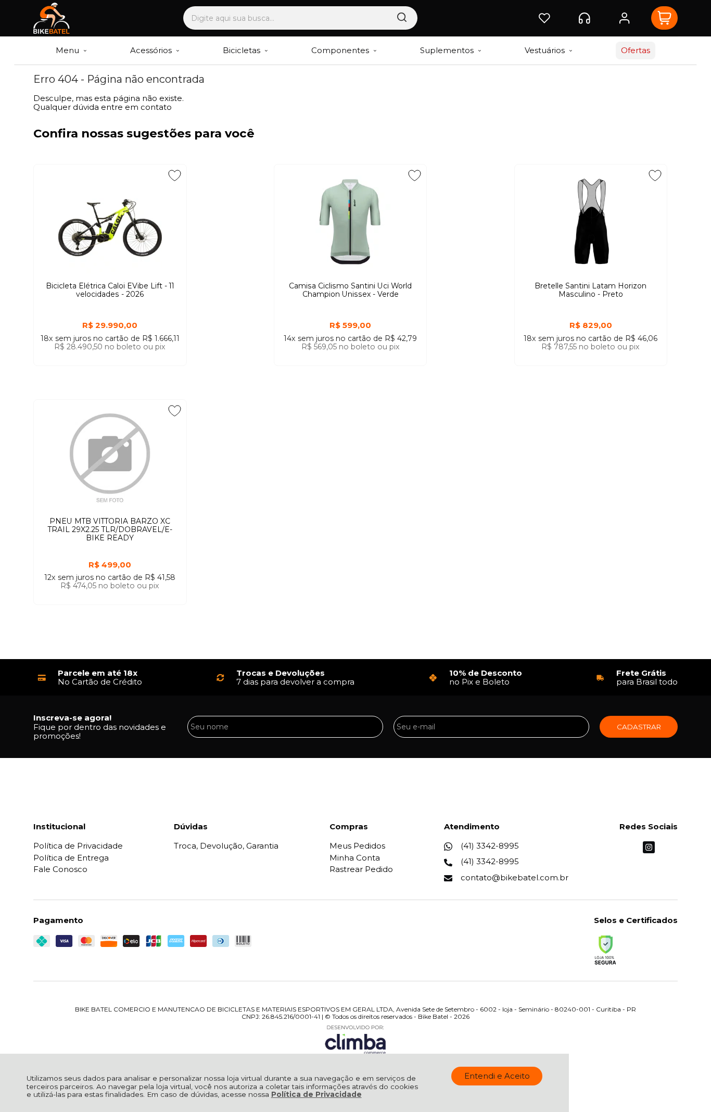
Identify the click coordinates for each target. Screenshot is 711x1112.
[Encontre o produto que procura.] (401, 18)
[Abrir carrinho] (664, 18)
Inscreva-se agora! (72, 718)
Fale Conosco (60, 869)
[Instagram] (649, 850)
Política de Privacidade (316, 1094)
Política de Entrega (71, 858)
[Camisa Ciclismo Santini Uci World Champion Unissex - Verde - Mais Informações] (351, 222)
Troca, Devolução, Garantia (226, 846)
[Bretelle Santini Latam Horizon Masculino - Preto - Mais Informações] (591, 222)
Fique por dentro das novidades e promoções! (99, 731)
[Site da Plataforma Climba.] (355, 1039)
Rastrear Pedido (361, 869)
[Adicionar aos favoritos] (174, 175)
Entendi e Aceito (497, 1076)
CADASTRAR (639, 727)
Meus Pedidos (357, 846)
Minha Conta (354, 858)
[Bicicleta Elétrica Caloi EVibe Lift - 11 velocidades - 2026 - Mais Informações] (110, 222)
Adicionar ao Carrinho (110, 375)
